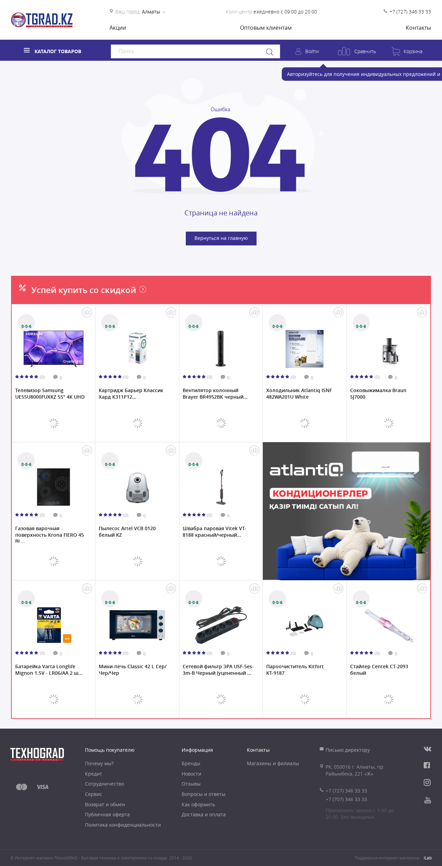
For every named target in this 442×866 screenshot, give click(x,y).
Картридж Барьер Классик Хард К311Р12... (131, 393)
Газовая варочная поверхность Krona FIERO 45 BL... (49, 534)
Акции (117, 27)
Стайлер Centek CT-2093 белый (379, 669)
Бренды (191, 763)
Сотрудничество (104, 783)
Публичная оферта (107, 814)
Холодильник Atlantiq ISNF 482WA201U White (299, 393)
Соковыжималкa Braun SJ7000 (378, 393)
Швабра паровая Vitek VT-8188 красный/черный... (214, 531)
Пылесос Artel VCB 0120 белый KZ (127, 531)
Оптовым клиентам (266, 27)
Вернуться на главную (221, 238)
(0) (42, 377)
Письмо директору (348, 750)
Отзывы (191, 783)
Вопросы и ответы (203, 794)
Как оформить (198, 804)
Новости (191, 773)
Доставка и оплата (204, 814)
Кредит (93, 773)
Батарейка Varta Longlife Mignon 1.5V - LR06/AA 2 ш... (49, 669)
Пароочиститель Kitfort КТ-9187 (295, 669)
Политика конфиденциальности (123, 824)
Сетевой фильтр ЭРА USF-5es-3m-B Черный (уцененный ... (218, 669)
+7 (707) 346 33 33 (346, 799)
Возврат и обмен (105, 804)
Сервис (93, 794)
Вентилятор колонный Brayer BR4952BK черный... (215, 393)
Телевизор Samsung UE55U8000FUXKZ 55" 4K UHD (50, 393)
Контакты (418, 27)
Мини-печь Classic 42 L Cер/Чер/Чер (132, 669)
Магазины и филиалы (273, 763)
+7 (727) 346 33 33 (410, 11)
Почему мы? (99, 763)
